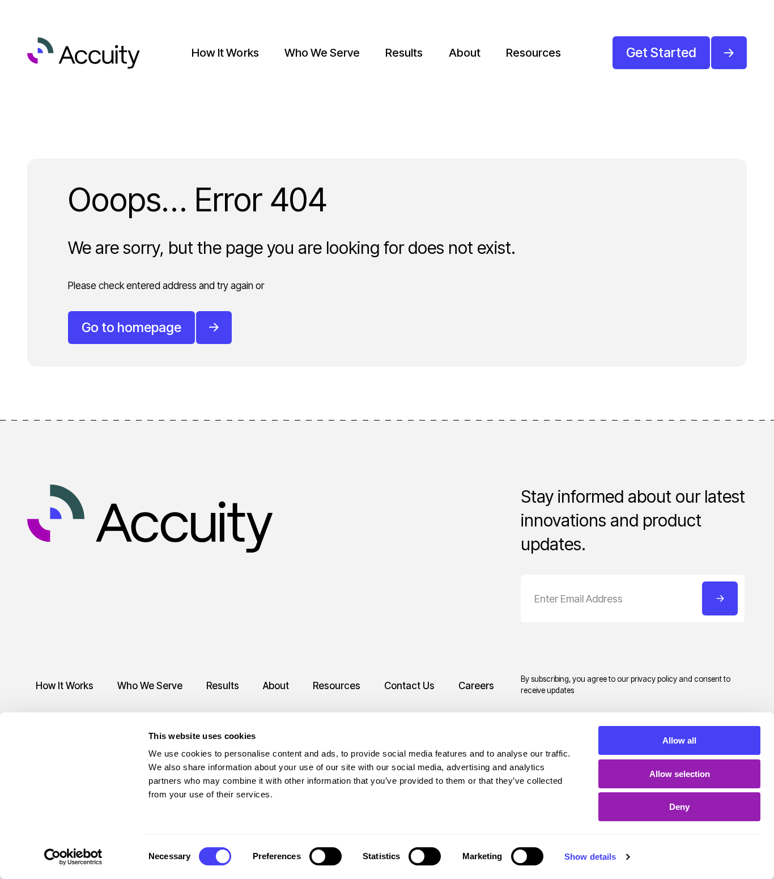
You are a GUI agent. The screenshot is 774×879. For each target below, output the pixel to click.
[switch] (325, 856)
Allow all (679, 740)
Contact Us (409, 685)
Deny (679, 807)
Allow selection (679, 774)
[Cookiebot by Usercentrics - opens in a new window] (73, 856)
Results (404, 53)
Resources (533, 53)
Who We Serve (322, 53)
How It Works (225, 53)
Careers (476, 685)
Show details (590, 856)
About (464, 53)
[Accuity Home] (83, 53)
